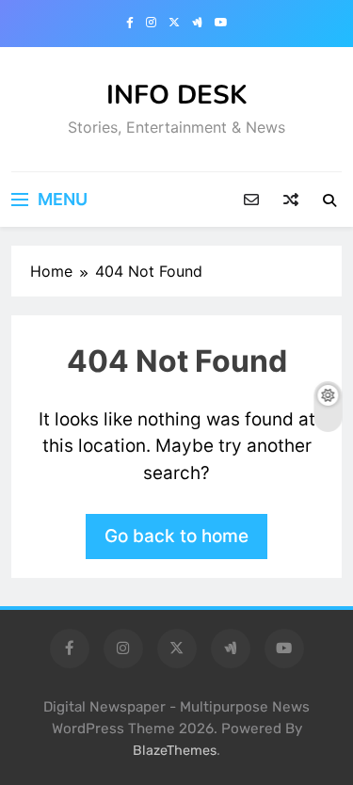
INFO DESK (177, 95)
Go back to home (176, 536)
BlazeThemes (175, 751)
